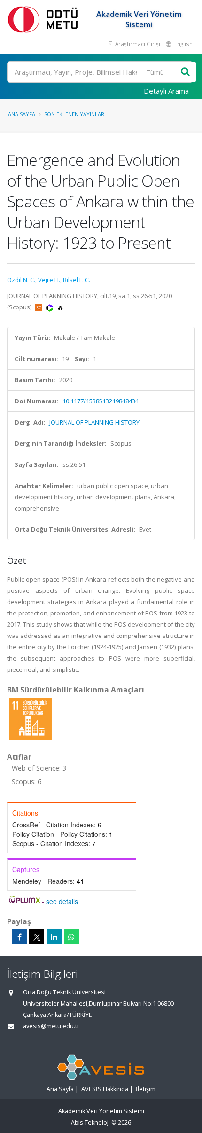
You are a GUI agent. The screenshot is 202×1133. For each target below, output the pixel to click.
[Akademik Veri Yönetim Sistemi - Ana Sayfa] (44, 19)
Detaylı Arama (166, 90)
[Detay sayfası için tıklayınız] (30, 718)
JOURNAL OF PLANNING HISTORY (94, 422)
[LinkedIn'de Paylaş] (54, 936)
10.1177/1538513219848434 (100, 401)
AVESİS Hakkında (104, 1089)
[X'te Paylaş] (36, 936)
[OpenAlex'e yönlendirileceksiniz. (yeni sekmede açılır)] (60, 307)
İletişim (145, 1089)
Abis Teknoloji (90, 1122)
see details (62, 901)
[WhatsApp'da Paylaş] (71, 936)
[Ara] (185, 72)
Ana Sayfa (21, 114)
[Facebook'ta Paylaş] (19, 936)
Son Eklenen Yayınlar (74, 114)
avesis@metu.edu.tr (51, 1026)
